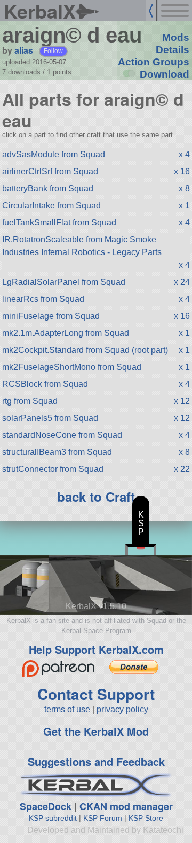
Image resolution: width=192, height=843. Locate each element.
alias (23, 50)
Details (172, 49)
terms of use (67, 709)
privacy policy (122, 709)
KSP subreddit (53, 818)
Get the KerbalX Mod (96, 731)
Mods (175, 37)
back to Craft (96, 496)
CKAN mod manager (126, 806)
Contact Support (96, 694)
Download (164, 74)
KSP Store (146, 818)
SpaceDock (45, 806)
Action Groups (153, 62)
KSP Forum (102, 818)
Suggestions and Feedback (96, 761)
